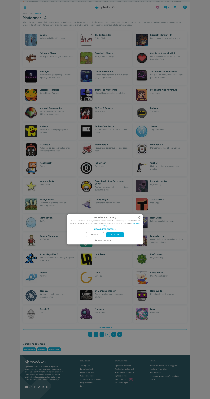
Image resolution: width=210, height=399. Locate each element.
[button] (105, 229)
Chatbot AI (54, 1)
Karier (82, 386)
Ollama (119, 1)
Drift (73, 1)
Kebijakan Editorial (87, 372)
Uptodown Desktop (33, 1)
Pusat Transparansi (87, 376)
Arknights (45, 1)
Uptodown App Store (123, 366)
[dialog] (105, 229)
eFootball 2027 (64, 1)
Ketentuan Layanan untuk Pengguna (163, 366)
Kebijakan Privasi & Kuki (158, 369)
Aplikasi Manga (139, 1)
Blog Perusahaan (86, 383)
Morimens (98, 1)
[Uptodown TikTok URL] (30, 387)
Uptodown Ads (121, 376)
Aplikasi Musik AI (109, 1)
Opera (149, 1)
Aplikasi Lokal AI (177, 1)
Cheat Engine (128, 1)
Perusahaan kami (86, 369)
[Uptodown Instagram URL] (38, 387)
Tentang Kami (85, 366)
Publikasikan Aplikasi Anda (125, 369)
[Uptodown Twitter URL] (34, 387)
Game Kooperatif (54, 349)
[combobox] (139, 217)
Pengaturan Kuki (156, 372)
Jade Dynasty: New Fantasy (162, 1)
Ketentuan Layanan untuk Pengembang (164, 376)
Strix (90, 1)
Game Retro (42, 349)
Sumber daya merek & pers (90, 379)
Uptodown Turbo (123, 379)
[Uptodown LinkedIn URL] (43, 387)
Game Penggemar (29, 349)
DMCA (152, 379)
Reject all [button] (95, 234)
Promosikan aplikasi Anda (124, 372)
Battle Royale (82, 1)
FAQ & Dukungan (121, 383)
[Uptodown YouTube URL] (26, 387)
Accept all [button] (115, 234)
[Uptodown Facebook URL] (47, 387)
